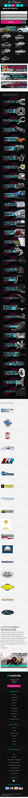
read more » (4, 646)
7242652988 (15, 674)
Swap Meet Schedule (14, 684)
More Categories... (14, 771)
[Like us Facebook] (13, 779)
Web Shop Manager (8, 793)
